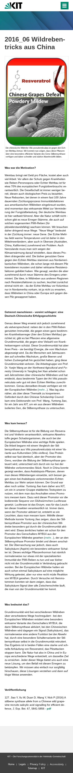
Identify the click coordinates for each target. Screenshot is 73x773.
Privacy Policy (38, 764)
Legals (22, 764)
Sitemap (32, 768)
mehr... (43, 389)
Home (11, 764)
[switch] (50, 6)
